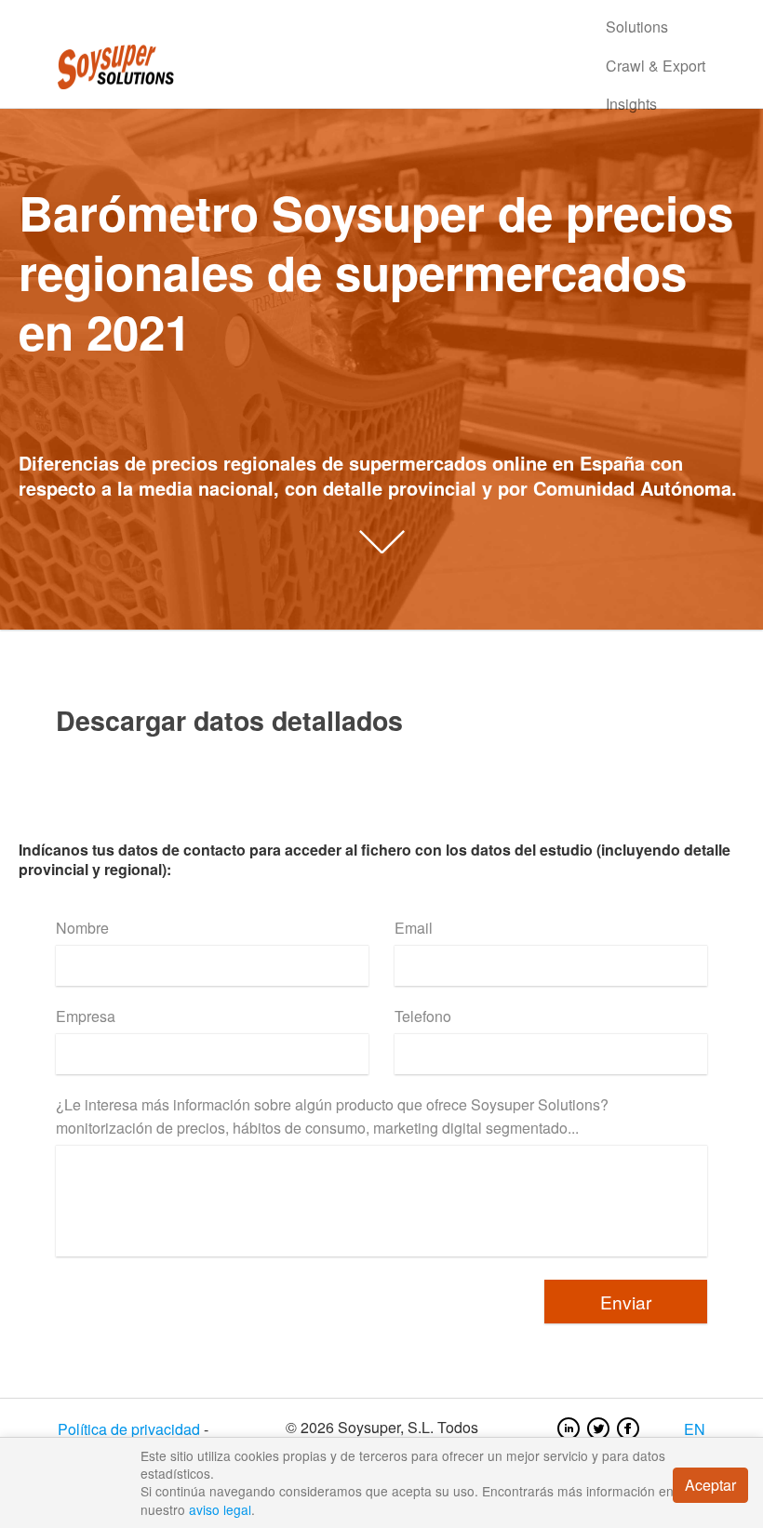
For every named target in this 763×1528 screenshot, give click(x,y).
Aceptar (710, 1484)
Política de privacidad (129, 1429)
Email (414, 927)
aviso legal (220, 1509)
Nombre (82, 927)
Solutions (637, 26)
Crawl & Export (655, 65)
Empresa (85, 1016)
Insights (631, 103)
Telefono (423, 1016)
